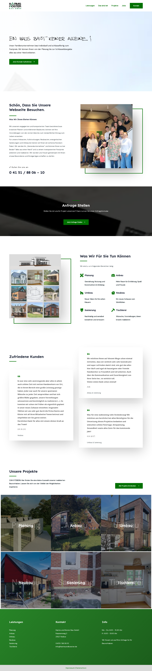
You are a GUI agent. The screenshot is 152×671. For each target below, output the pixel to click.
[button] (23, 62)
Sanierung (13, 643)
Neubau (12, 640)
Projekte (114, 5)
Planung (12, 630)
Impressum (70, 668)
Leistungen (90, 5)
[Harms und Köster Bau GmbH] (15, 5)
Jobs (124, 5)
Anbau (12, 633)
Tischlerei (13, 646)
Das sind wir (103, 5)
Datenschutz (81, 668)
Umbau (12, 636)
